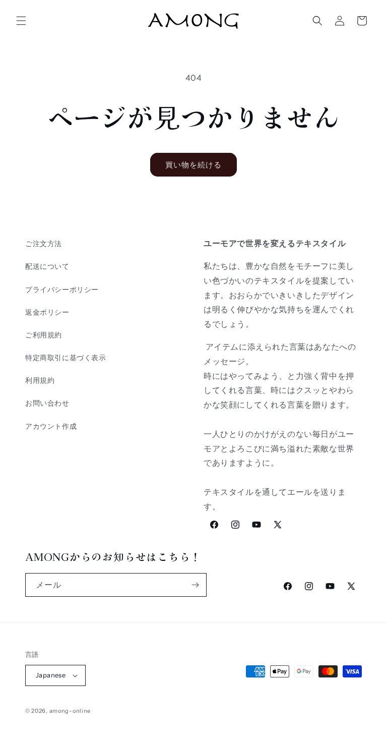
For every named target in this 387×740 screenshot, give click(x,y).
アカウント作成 (51, 426)
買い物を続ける (193, 164)
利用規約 (39, 380)
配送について (47, 266)
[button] (21, 21)
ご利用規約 (43, 334)
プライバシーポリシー (62, 289)
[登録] (195, 585)
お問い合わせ (47, 403)
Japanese (51, 675)
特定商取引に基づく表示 (65, 357)
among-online (70, 710)
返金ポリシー (47, 312)
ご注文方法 (43, 243)
